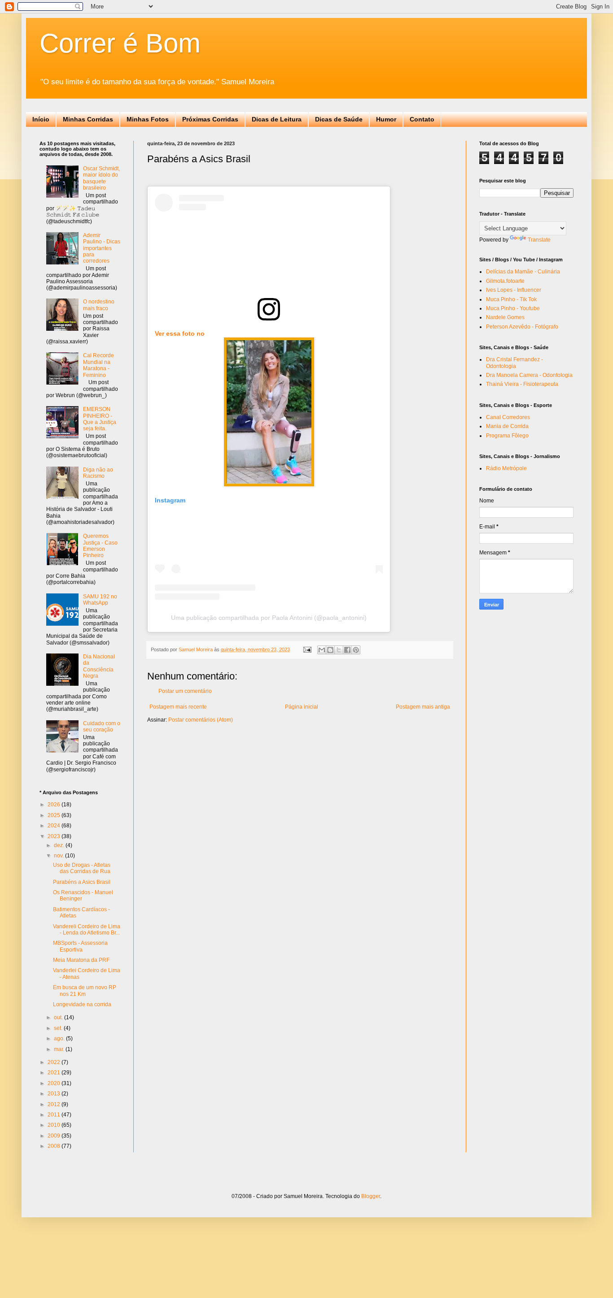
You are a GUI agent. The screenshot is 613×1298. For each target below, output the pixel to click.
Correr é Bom (120, 43)
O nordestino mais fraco (98, 305)
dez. (60, 845)
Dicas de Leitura (277, 119)
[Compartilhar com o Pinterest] (355, 649)
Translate (539, 240)
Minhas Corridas (88, 119)
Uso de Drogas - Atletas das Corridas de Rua (81, 868)
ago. (60, 1038)
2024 (54, 825)
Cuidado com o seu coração (101, 726)
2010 (54, 1125)
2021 (54, 1072)
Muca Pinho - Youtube (513, 308)
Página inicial (301, 707)
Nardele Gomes (505, 317)
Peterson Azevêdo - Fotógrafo (522, 327)
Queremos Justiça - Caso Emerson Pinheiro (100, 545)
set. (59, 1028)
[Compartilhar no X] (338, 649)
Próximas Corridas (210, 119)
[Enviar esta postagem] (307, 649)
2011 (54, 1115)
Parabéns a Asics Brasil (81, 882)
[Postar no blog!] (330, 649)
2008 (54, 1146)
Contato (422, 119)
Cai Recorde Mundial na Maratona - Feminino (98, 365)
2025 (54, 815)
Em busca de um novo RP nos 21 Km (84, 990)
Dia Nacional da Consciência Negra (99, 666)
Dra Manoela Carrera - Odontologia (529, 375)
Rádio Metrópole (506, 468)
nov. (59, 855)
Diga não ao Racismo (98, 473)
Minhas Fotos (148, 119)
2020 (54, 1083)
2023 (54, 836)
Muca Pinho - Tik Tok (511, 299)
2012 (54, 1104)
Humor (386, 119)
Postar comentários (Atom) (200, 720)
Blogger (370, 1196)
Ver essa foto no (180, 333)
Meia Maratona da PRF (81, 960)
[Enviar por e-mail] (321, 649)
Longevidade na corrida (82, 1004)
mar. (60, 1049)
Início (40, 119)
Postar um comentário (185, 691)
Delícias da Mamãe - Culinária (523, 271)
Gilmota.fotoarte (505, 281)
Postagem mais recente (178, 707)
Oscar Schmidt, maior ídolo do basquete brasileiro (101, 178)
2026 (54, 804)
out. (59, 1017)
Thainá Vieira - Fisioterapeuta (522, 384)
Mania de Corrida (507, 426)
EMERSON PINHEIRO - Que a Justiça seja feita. (99, 419)
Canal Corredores (508, 417)
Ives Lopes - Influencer (513, 290)
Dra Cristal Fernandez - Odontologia (514, 362)
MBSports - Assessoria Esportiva (80, 946)
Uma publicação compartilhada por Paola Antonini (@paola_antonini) (269, 617)
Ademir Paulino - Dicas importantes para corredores (101, 248)
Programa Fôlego (507, 436)
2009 (54, 1136)
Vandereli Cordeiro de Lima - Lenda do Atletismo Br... (86, 929)
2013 (54, 1093)
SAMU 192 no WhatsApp (100, 599)
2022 (54, 1062)
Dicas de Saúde (339, 119)
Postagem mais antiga (423, 707)
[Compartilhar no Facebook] (347, 649)
